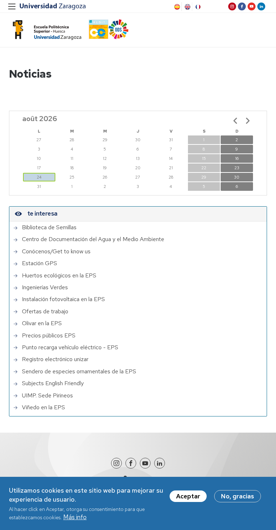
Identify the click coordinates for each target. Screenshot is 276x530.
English (187, 6)
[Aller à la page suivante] (248, 121)
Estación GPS (39, 263)
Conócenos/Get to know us (56, 251)
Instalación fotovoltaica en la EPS (63, 299)
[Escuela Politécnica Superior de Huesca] (45, 30)
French (197, 6)
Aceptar (188, 496)
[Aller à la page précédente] (235, 121)
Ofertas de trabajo (45, 311)
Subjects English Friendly (53, 383)
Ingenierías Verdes (45, 287)
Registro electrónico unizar (55, 359)
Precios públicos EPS (48, 335)
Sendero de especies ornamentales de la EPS (79, 371)
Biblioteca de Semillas (49, 227)
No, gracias (237, 496)
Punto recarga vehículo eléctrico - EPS (70, 347)
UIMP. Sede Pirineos (47, 395)
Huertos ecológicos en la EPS (59, 275)
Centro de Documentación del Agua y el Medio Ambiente (93, 239)
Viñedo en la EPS (43, 407)
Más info (75, 517)
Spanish (176, 6)
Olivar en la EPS (42, 323)
